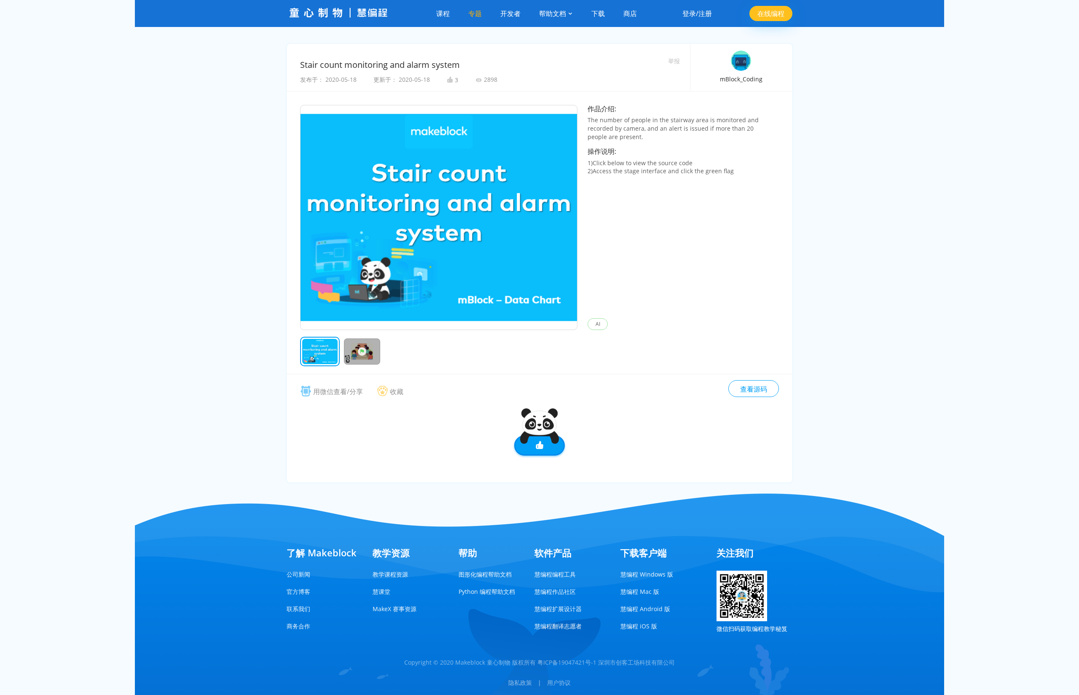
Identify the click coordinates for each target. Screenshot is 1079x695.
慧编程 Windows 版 (646, 574)
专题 (475, 13)
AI (598, 323)
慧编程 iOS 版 (638, 626)
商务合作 (298, 626)
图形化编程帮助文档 (485, 574)
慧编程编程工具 (555, 574)
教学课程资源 (390, 574)
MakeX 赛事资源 (394, 609)
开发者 (510, 13)
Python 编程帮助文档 (487, 592)
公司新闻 (298, 574)
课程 (443, 13)
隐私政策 (520, 683)
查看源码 (753, 389)
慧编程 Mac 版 (639, 592)
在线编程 (770, 13)
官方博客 (298, 592)
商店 (630, 13)
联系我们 (298, 609)
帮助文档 (553, 13)
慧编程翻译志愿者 (558, 626)
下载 (598, 13)
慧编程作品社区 (555, 592)
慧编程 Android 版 (645, 609)
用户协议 (559, 683)
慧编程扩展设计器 (558, 609)
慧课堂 (381, 592)
